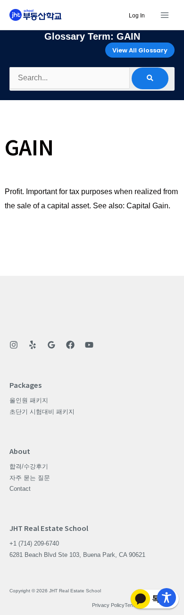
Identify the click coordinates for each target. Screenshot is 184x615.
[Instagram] (13, 345)
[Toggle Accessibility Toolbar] (166, 597)
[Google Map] (51, 345)
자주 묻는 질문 (29, 477)
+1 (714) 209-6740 (34, 543)
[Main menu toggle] (164, 15)
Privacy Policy (108, 605)
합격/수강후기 (28, 466)
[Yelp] (32, 345)
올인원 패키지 (28, 400)
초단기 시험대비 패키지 (42, 411)
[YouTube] (89, 345)
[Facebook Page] (70, 345)
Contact (20, 488)
